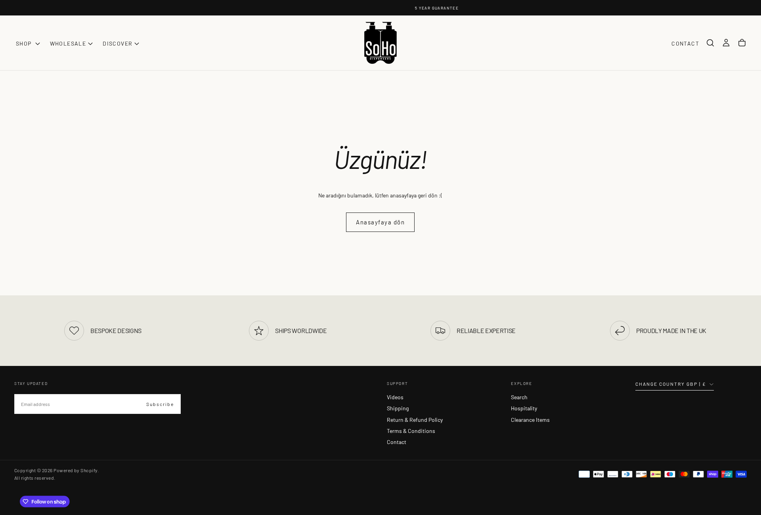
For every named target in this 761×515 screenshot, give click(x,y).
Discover (117, 43)
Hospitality (524, 408)
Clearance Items (530, 419)
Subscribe (160, 404)
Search (519, 397)
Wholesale (68, 43)
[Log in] (726, 42)
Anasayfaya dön (380, 222)
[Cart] (742, 42)
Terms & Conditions (411, 430)
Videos (395, 397)
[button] (710, 42)
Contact (396, 441)
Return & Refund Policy (415, 419)
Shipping (398, 408)
